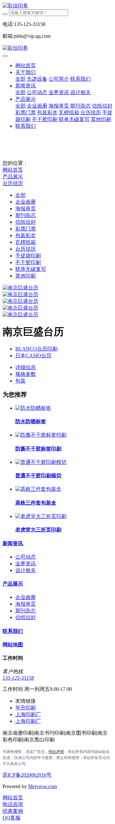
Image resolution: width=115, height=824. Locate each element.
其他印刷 (25, 276)
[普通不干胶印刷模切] (40, 462)
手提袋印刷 (28, 255)
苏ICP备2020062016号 (27, 775)
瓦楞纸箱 (25, 242)
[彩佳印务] (57, 6)
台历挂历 (13, 183)
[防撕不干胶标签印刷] (40, 435)
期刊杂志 (25, 215)
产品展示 (13, 176)
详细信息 (25, 367)
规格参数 (25, 374)
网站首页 (25, 65)
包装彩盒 (25, 235)
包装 (20, 381)
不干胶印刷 (28, 262)
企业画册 (25, 202)
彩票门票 (25, 228)
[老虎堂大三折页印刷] (40, 516)
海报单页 (25, 208)
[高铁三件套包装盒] (38, 489)
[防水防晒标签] (33, 408)
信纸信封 (25, 222)
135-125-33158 (18, 678)
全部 (20, 79)
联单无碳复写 (30, 269)
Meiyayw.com (42, 786)
